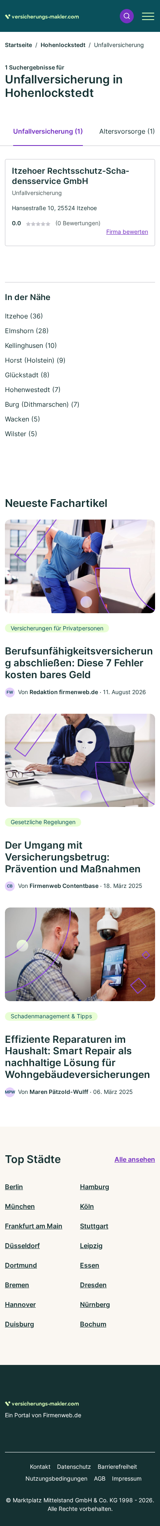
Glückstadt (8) (27, 375)
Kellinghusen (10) (31, 345)
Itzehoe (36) (24, 316)
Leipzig (91, 1245)
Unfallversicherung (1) (48, 131)
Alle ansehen (134, 1159)
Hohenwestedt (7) (33, 389)
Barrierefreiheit (117, 1466)
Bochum (93, 1324)
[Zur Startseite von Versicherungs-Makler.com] (42, 16)
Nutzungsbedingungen (56, 1478)
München (20, 1206)
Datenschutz (74, 1466)
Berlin (14, 1187)
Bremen (17, 1285)
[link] (80, 202)
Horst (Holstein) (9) (35, 360)
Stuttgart (94, 1226)
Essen (89, 1265)
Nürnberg (95, 1304)
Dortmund (21, 1265)
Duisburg (19, 1324)
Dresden (93, 1285)
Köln (87, 1206)
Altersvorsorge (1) (127, 131)
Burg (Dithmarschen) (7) (42, 404)
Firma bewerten (127, 231)
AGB (99, 1478)
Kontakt (40, 1466)
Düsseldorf (22, 1245)
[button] (127, 16)
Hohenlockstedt (63, 44)
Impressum (127, 1478)
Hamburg (94, 1187)
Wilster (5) (21, 434)
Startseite (18, 44)
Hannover (20, 1304)
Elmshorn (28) (27, 331)
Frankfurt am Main (33, 1226)
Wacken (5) (22, 419)
